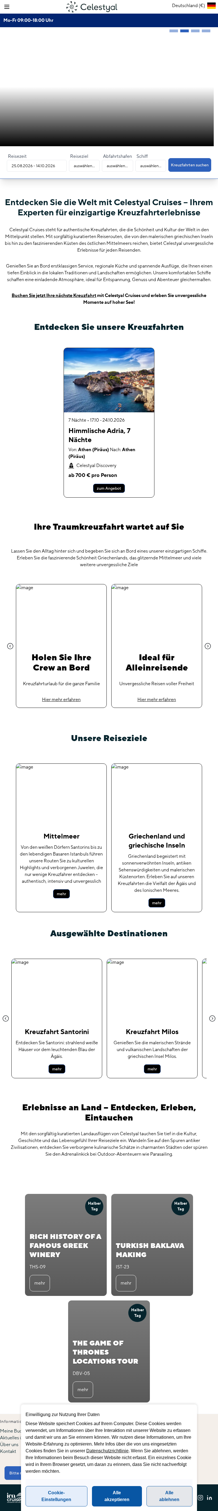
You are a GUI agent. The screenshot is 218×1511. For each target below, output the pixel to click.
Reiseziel (79, 156)
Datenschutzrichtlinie (107, 1450)
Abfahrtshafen (117, 156)
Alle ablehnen (169, 1496)
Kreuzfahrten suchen (190, 165)
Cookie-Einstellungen (56, 1496)
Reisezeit (17, 156)
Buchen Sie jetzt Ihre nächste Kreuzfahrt (54, 295)
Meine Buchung (16, 1431)
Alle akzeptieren (116, 1496)
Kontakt (8, 1451)
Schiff (142, 156)
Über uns (9, 1444)
